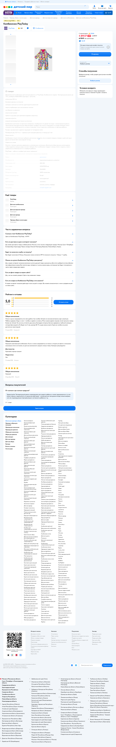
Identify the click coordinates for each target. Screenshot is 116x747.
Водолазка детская (46, 569)
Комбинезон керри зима (47, 574)
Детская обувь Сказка (64, 429)
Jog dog (60, 420)
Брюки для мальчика (29, 572)
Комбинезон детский (46, 526)
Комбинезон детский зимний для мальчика (29, 588)
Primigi (60, 435)
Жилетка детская (45, 567)
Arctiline (60, 556)
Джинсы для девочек (46, 473)
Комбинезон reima (46, 534)
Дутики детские (62, 459)
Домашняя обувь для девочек (48, 515)
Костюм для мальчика (29, 579)
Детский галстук (62, 605)
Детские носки (62, 569)
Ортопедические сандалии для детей (65, 456)
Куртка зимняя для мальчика (31, 577)
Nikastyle (60, 511)
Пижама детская (62, 573)
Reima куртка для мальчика (31, 608)
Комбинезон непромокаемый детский (47, 544)
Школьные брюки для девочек (29, 462)
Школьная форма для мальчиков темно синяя (30, 488)
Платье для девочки (29, 613)
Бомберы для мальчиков (30, 595)
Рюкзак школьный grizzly (30, 426)
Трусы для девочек (63, 571)
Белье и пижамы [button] (10, 446)
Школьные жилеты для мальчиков (30, 472)
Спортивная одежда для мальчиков (30, 567)
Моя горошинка (28, 556)
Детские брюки (45, 591)
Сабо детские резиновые (64, 468)
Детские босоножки (63, 449)
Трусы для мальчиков (63, 577)
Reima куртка (44, 561)
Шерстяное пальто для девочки (47, 496)
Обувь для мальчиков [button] (11, 432)
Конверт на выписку (29, 508)
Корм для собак (96, 640)
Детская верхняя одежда (50, 18)
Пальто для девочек (46, 460)
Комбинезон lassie (46, 547)
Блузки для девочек (46, 488)
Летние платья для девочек (48, 480)
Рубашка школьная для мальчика (29, 451)
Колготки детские (63, 567)
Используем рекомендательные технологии (14, 666)
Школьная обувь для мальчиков (29, 469)
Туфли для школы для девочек (29, 466)
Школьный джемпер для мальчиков (30, 498)
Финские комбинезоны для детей (48, 556)
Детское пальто (45, 582)
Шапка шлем (61, 596)
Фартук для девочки (29, 460)
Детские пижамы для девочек (46, 443)
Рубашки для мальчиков (30, 583)
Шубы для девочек (46, 440)
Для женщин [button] (9, 437)
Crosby (60, 535)
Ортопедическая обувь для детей (48, 602)
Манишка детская (62, 615)
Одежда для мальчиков (30, 601)
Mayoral (60, 501)
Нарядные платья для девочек (29, 610)
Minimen (60, 533)
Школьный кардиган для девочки (30, 479)
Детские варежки (62, 588)
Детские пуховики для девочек (47, 452)
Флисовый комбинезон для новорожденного (31, 549)
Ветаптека (94, 644)
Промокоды (34, 642)
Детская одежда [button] (10, 439)
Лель (59, 526)
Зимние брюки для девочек (48, 501)
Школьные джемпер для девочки (30, 485)
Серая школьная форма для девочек (31, 455)
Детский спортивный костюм (46, 541)
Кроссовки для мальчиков (48, 506)
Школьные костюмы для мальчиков (30, 476)
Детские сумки (62, 603)
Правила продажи (35, 640)
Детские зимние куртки (47, 580)
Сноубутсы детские (46, 599)
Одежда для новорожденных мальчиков (31, 546)
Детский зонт (61, 622)
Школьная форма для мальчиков (29, 429)
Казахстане (18, 667)
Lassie (59, 492)
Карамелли (61, 539)
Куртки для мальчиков (29, 565)
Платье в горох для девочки (48, 499)
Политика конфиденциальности (39, 644)
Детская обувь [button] (9, 441)
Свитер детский (45, 593)
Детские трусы (62, 582)
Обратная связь (35, 651)
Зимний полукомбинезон (48, 588)
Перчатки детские (63, 601)
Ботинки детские (62, 466)
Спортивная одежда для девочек (47, 457)
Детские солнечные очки (65, 613)
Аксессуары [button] (9, 449)
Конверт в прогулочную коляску (30, 532)
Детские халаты (62, 575)
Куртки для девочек (46, 490)
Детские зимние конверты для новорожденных (31, 537)
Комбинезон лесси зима (47, 559)
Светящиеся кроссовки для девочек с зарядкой (48, 512)
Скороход (61, 454)
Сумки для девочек (63, 620)
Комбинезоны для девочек (48, 454)
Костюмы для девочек (47, 484)
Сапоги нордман (45, 605)
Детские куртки (45, 536)
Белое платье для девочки (48, 475)
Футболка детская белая (47, 584)
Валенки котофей (63, 445)
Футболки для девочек (47, 428)
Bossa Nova (61, 524)
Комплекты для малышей (30, 563)
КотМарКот (61, 562)
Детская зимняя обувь (64, 461)
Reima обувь (61, 443)
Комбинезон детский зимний (46, 531)
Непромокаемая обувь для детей (65, 470)
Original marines (62, 507)
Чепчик (60, 586)
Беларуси (25, 667)
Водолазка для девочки (47, 503)
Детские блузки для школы (31, 435)
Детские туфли (45, 520)
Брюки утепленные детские (48, 595)
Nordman (43, 609)
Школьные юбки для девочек (29, 441)
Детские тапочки (45, 617)
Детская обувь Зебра (63, 431)
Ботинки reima (62, 447)
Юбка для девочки (29, 617)
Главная (5, 18)
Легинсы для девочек (46, 438)
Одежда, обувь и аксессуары (18, 18)
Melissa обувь (61, 463)
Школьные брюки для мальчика (29, 432)
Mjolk (59, 531)
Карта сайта (34, 653)
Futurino (60, 514)
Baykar (60, 548)
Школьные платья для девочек (29, 448)
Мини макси (61, 541)
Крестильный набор (29, 534)
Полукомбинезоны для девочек (47, 493)
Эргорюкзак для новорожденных (28, 525)
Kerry (59, 503)
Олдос (60, 488)
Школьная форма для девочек (29, 423)
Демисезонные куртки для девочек (48, 448)
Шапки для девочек (63, 599)
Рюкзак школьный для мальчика (29, 438)
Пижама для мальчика (29, 593)
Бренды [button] (7, 444)
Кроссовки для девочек (47, 510)
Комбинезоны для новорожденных (28, 521)
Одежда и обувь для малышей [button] (11, 424)
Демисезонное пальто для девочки (48, 431)
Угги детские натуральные (65, 425)
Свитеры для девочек (46, 446)
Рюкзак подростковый (64, 590)
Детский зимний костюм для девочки (48, 470)
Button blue (61, 505)
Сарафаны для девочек (30, 457)
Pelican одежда (62, 516)
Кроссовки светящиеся (47, 607)
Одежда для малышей (29, 510)
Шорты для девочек (46, 466)
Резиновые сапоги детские (48, 619)
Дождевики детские (46, 571)
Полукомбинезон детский (48, 553)
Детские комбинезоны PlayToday (86, 18)
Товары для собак (96, 638)
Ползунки (43, 538)
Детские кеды (62, 477)
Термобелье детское (46, 578)
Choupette (61, 494)
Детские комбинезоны (67, 18)
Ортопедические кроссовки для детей (65, 438)
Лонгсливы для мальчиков (31, 603)
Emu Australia (61, 543)
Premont (60, 537)
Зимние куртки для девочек (48, 468)
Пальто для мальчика (29, 591)
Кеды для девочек (45, 517)
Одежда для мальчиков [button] (12, 427)
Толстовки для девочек (30, 620)
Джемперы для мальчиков (30, 599)
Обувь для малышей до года (31, 543)
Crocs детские (45, 613)
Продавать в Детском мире (38, 636)
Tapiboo (43, 622)
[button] (108, 13)
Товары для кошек (96, 634)
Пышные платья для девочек (48, 434)
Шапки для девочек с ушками (63, 617)
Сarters (60, 522)
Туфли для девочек (46, 508)
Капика (60, 499)
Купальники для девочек (64, 565)
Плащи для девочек (46, 563)
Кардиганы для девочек (47, 426)
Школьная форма (28, 420)
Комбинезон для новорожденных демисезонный (28, 559)
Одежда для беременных (47, 522)
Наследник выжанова (63, 497)
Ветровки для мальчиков (30, 570)
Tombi (59, 452)
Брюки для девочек (46, 477)
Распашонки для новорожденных (28, 518)
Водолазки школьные (29, 501)
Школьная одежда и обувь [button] (13, 421)
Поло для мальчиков (29, 585)
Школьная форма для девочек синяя (29, 444)
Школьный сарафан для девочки (30, 492)
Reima (59, 490)
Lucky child (61, 550)
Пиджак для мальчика (46, 586)
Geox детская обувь (63, 423)
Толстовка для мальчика (30, 581)
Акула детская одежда (64, 482)
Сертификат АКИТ (36, 649)
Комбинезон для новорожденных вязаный (30, 553)
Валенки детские (62, 427)
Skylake (26, 482)
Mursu (60, 473)
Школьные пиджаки (29, 503)
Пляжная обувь (62, 475)
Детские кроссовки (46, 615)
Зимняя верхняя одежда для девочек (48, 463)
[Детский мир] (17, 7)
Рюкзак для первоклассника (65, 594)
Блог (73, 647)
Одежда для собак (96, 642)
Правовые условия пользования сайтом (25, 664)
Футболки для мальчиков (30, 574)
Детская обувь (45, 597)
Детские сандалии (63, 441)
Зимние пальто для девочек (31, 615)
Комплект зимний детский (48, 576)
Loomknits (61, 509)
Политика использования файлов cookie (39, 647)
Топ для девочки (62, 584)
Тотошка (60, 518)
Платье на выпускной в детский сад (30, 512)
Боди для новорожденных (31, 515)
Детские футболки (46, 551)
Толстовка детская (46, 565)
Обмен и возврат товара (37, 638)
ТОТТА (60, 558)
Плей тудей (61, 486)
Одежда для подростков (47, 549)
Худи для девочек (45, 486)
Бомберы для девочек (47, 482)
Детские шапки (62, 592)
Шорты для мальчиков (29, 597)
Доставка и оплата (35, 634)
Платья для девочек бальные (48, 424)
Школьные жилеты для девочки (30, 495)
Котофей (60, 480)
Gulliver (60, 484)
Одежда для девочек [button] (11, 430)
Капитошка (61, 552)
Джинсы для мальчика (29, 606)
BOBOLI (60, 560)
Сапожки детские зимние (65, 433)
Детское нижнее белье (64, 579)
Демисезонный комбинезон (48, 528)
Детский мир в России (9, 667)
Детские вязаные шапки (64, 611)
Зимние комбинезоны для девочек (48, 421)
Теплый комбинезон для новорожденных (30, 541)
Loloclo (60, 520)
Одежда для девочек (46, 436)
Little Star (60, 545)
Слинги (43, 524)
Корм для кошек (96, 636)
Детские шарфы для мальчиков (63, 608)
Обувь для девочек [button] (11, 434)
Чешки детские (45, 611)
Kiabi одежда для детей (64, 554)
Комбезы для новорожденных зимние (30, 528)
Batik (59, 528)
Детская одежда (34, 18)
